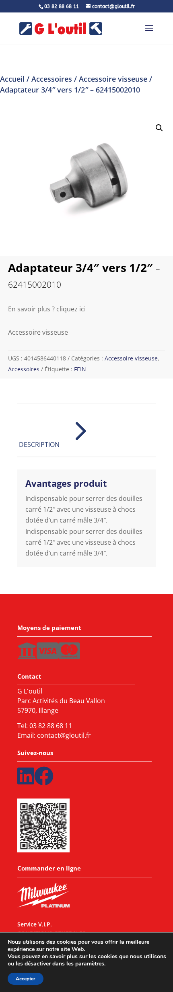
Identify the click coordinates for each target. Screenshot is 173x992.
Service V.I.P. (34, 925)
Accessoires (51, 79)
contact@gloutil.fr (64, 735)
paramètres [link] (89, 963)
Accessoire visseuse (113, 79)
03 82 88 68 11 (50, 725)
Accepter (25, 979)
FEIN (80, 369)
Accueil (12, 79)
